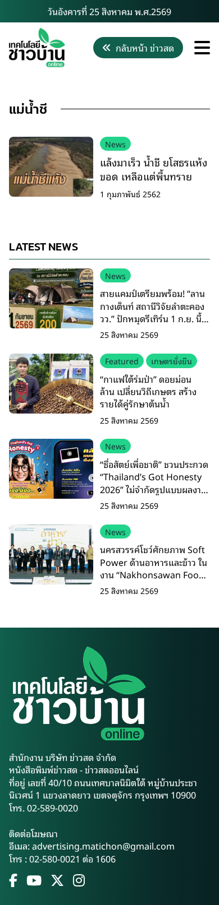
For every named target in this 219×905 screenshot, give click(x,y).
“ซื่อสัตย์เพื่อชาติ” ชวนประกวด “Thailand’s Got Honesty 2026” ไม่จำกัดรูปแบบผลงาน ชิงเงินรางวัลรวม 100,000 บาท (154, 489)
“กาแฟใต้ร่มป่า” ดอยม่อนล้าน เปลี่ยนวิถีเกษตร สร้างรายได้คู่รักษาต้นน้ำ (148, 391)
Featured (122, 360)
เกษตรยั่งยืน (171, 360)
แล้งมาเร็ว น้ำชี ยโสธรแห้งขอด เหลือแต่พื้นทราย (153, 169)
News (115, 143)
